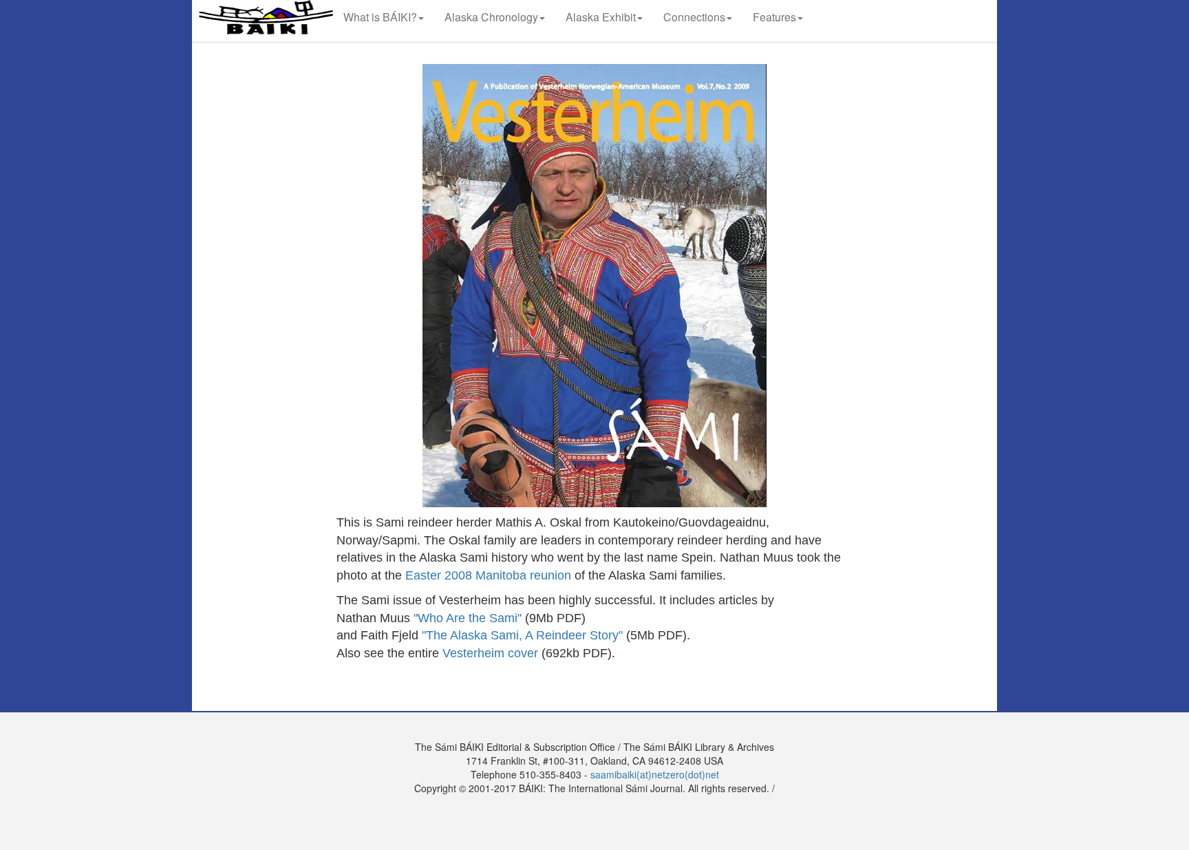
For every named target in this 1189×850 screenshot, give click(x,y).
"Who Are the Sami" (468, 618)
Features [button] (774, 17)
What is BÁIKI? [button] (380, 17)
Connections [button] (694, 17)
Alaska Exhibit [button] (601, 17)
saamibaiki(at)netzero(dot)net (654, 774)
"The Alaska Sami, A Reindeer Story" (522, 635)
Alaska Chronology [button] (491, 17)
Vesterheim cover (490, 653)
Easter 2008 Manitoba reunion (488, 575)
